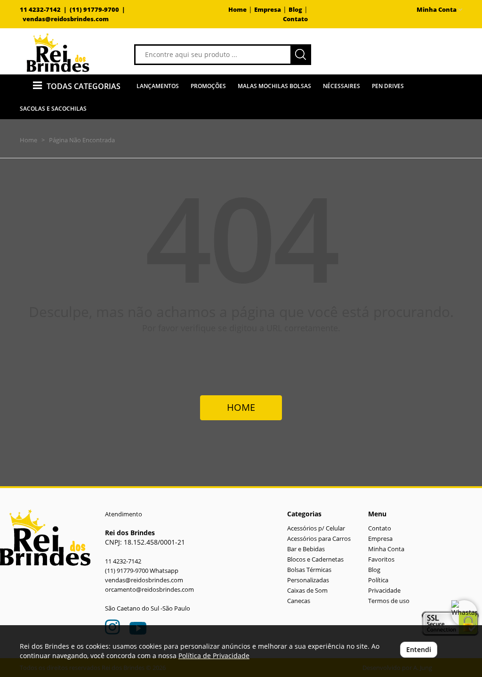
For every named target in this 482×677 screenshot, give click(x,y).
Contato (295, 19)
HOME (241, 407)
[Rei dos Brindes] (58, 52)
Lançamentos (158, 86)
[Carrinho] (403, 54)
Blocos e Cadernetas (315, 559)
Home (237, 10)
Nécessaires (341, 86)
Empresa (267, 10)
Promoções (208, 86)
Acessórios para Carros (319, 539)
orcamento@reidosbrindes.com (149, 590)
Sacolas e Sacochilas (53, 109)
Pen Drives (388, 86)
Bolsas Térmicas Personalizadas (309, 575)
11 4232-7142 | (45, 10)
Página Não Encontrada (82, 140)
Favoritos (381, 559)
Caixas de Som (307, 591)
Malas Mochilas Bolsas (274, 86)
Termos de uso (389, 601)
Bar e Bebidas (306, 549)
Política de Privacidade (213, 655)
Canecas (298, 601)
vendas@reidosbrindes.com (66, 19)
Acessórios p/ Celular (316, 528)
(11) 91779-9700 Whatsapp (141, 571)
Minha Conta (386, 549)
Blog (295, 10)
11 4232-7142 (123, 561)
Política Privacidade (384, 585)
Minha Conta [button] (437, 10)
